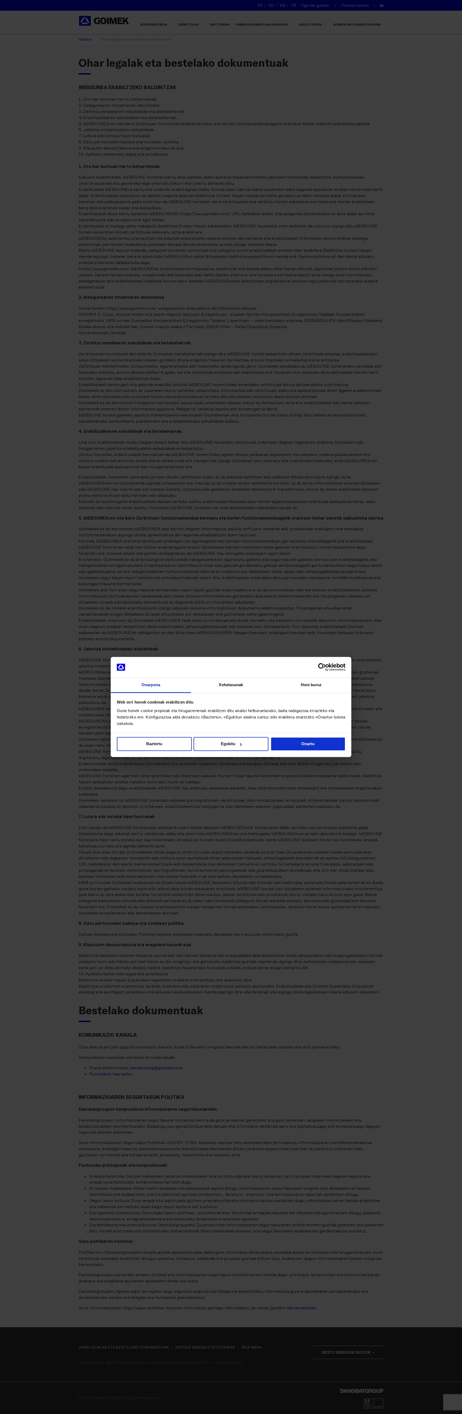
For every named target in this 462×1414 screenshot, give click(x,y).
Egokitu (228, 744)
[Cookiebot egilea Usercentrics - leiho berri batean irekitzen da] (322, 667)
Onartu (307, 744)
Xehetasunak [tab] (231, 684)
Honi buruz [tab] (311, 684)
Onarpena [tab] (150, 684)
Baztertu (154, 744)
